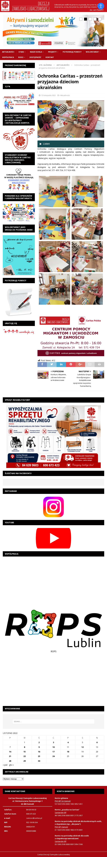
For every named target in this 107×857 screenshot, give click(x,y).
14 (10, 751)
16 (39, 751)
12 (82, 747)
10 (53, 747)
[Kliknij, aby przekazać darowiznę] (19, 75)
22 (24, 756)
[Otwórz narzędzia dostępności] (101, 6)
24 (53, 756)
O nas (21, 52)
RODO (20, 57)
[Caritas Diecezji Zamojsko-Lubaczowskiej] (53, 10)
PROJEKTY (52, 52)
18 (68, 751)
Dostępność (35, 57)
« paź (5, 764)
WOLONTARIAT (92, 52)
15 (24, 751)
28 (10, 761)
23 (39, 756)
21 (10, 756)
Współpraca (8, 57)
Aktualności (8, 52)
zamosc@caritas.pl (34, 818)
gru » (11, 764)
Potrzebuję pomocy (72, 52)
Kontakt (50, 57)
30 (39, 761)
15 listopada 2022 (48, 95)
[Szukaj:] (53, 721)
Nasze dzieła (36, 52)
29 (24, 761)
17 (53, 751)
